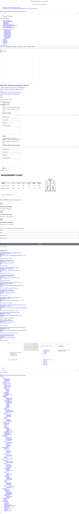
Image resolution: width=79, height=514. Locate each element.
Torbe (5, 456)
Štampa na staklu (7, 30)
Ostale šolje (8, 419)
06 (1, 331)
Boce (5, 413)
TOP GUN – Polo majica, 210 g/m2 (6, 262)
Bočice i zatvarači (9, 410)
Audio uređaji (6, 427)
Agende (7, 391)
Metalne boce (8, 415)
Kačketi (7, 473)
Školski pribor (6, 393)
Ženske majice (7, 253)
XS (0, 286)
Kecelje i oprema (9, 478)
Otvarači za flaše (9, 402)
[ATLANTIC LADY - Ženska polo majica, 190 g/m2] (39, 267)
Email (1, 232)
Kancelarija (10, 20)
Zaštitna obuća (6, 495)
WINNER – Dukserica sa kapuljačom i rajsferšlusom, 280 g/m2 (11, 285)
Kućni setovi (10, 21)
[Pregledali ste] (4, 368)
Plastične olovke (7, 378)
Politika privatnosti (47, 350)
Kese (5, 449)
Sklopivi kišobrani (9, 458)
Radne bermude (9, 493)
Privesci (5, 436)
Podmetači (8, 406)
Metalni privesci (9, 438)
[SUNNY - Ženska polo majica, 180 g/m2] (39, 274)
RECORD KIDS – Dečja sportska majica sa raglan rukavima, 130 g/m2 (12, 330)
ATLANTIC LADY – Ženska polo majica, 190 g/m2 (9, 270)
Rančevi (5, 453)
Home (1, 46)
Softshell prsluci (9, 484)
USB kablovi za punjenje (8, 431)
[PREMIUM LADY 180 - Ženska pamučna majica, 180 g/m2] (39, 252)
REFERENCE (5, 42)
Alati (5, 441)
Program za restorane (7, 504)
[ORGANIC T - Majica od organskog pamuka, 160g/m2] (39, 312)
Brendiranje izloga (7, 33)
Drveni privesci (9, 437)
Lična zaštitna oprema (10, 411)
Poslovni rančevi (9, 455)
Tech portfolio (6, 424)
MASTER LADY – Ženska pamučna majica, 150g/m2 (9, 300)
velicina (1, 104)
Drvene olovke (6, 380)
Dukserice (15, 46)
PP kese (7, 450)
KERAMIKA (5, 40)
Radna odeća (6, 490)
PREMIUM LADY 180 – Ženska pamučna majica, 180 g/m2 (10, 255)
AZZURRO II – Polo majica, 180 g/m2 (7, 337)
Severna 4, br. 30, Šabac (16, 7)
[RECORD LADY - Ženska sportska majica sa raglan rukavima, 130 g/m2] (39, 304)
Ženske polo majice (10, 268)
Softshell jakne (8, 487)
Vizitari (5, 387)
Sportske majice (5, 305)
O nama (45, 353)
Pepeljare (8, 404)
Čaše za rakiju (6, 503)
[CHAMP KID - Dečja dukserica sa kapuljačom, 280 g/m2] (0, 92)
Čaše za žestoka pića (7, 510)
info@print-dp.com (13, 354)
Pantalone (8, 479)
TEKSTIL (5, 41)
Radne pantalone (9, 492)
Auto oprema (8, 443)
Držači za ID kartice (7, 385)
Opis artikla (2, 170)
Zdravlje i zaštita (7, 409)
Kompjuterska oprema (8, 434)
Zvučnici (7, 428)
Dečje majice (2, 328)
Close (1, 372)
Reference (45, 352)
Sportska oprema (7, 37)
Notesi (7, 389)
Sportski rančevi (9, 454)
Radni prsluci (8, 483)
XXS (1, 316)
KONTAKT (5, 43)
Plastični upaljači (9, 398)
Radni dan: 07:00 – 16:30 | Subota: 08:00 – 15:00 (29, 8)
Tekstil (7, 23)
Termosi (5, 417)
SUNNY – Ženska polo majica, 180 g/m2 (7, 277)
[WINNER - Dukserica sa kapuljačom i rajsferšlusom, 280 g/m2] (39, 282)
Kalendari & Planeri (5, 498)
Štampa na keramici (7, 31)
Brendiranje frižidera (7, 34)
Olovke (7, 22)
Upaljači (5, 397)
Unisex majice (7, 313)
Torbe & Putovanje (13, 25)
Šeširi (7, 475)
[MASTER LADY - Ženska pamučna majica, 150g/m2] (39, 297)
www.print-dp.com (13, 355)
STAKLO (4, 39)
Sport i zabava (6, 407)
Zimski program (9, 474)
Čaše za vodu (6, 507)
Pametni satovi (6, 432)
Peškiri (5, 480)
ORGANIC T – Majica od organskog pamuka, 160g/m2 (9, 315)
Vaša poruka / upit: (3, 238)
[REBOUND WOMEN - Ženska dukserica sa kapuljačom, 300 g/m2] (0, 87)
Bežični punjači (7, 423)
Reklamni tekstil (7, 35)
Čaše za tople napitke (8, 508)
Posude (7, 403)
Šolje (5, 418)
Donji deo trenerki (9, 470)
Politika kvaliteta (46, 351)
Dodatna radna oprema (8, 494)
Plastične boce (8, 414)
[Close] (0, 200)
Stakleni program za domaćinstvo (10, 505)
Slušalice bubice (9, 429)
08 (2, 331)
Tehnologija (10, 26)
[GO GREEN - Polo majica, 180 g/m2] (39, 289)
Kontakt (45, 354)
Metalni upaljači (9, 399)
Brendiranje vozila (7, 32)
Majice (1, 253)
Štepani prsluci (8, 482)
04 (0, 331)
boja (1, 101)
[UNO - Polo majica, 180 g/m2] (39, 319)
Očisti (4, 105)
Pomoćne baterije (7, 433)
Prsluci (5, 481)
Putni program (6, 448)
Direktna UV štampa (7, 36)
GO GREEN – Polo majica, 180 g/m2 (6, 292)
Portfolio (7, 390)
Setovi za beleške (7, 386)
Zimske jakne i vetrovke (10, 486)
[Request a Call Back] (3, 368)
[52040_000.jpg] (3, 50)
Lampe (7, 444)
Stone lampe (6, 395)
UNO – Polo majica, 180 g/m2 (5, 322)
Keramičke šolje (9, 421)
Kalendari (6, 500)
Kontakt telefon (2, 235)
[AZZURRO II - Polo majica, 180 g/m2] (39, 334)
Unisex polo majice (10, 260)
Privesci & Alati (12, 27)
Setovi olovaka (6, 381)
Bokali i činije (6, 506)
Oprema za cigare (9, 400)
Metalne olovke (7, 379)
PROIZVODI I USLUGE (7, 29)
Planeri (5, 499)
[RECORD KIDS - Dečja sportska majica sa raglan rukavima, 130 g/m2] (39, 327)
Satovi (5, 384)
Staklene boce (8, 416)
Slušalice (7, 430)
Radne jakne (8, 491)
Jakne (5, 485)
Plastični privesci (9, 439)
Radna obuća (8, 497)
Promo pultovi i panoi (8, 394)
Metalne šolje (8, 420)
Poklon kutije (6, 392)
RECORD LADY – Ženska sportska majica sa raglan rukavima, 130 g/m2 (12, 307)
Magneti (7, 405)
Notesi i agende (7, 388)
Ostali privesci (8, 440)
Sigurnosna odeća (7, 489)
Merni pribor (8, 445)
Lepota (5, 408)
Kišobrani (6, 457)
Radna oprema (11, 24)
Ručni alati (8, 446)
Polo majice (2, 260)
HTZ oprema (6, 38)
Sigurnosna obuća (9, 496)
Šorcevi (7, 471)
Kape (5, 472)
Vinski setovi (6, 412)
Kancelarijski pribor (7, 383)
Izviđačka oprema (9, 442)
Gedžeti (5, 425)
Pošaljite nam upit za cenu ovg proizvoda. (10, 138)
